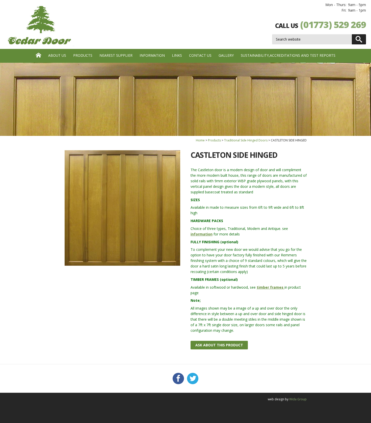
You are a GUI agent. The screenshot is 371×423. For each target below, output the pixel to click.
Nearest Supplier (115, 55)
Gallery (226, 55)
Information (152, 55)
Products (82, 55)
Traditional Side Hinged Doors (246, 140)
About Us (57, 55)
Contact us (200, 55)
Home (200, 140)
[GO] (359, 39)
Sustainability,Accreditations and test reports (288, 55)
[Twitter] (192, 378)
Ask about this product (219, 345)
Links (177, 55)
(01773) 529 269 (333, 24)
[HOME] (38, 55)
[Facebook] (178, 378)
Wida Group (298, 399)
